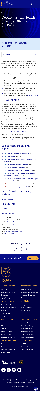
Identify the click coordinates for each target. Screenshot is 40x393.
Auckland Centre (26, 323)
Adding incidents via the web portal (17, 153)
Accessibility (30, 382)
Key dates (4, 295)
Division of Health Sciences (29, 292)
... (5, 12)
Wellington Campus (27, 331)
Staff (2, 325)
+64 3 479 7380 (9, 224)
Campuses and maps (29, 319)
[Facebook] (9, 370)
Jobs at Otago (5, 313)
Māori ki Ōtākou (6, 331)
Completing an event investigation (17, 164)
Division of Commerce (28, 289)
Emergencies (25, 304)
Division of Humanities (28, 295)
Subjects (4, 289)
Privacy (23, 382)
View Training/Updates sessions (13, 131)
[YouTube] (19, 370)
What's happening (8, 340)
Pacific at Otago (6, 334)
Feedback (21, 380)
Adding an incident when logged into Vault (19, 170)
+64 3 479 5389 (9, 233)
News (3, 344)
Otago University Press (8, 307)
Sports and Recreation (8, 349)
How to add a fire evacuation (15, 167)
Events (3, 346)
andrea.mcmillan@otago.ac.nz (14, 222)
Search (15, 380)
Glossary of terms (31, 380)
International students (8, 337)
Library (3, 310)
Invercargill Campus (27, 334)
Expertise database (27, 349)
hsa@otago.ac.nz (32, 95)
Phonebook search (27, 346)
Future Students (8, 286)
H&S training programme (12, 208)
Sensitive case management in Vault (17, 186)
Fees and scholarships (8, 292)
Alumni (3, 328)
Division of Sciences (27, 298)
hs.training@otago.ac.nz (12, 139)
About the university (10, 301)
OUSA (3, 316)
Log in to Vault (8, 199)
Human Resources (26, 307)
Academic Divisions (29, 286)
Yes (17, 249)
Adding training (11, 156)
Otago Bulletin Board (7, 352)
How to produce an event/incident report (19, 183)
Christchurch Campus (28, 325)
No (24, 249)
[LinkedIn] (3, 370)
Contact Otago (27, 340)
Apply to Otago (6, 298)
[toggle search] (31, 4)
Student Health (25, 310)
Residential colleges (7, 304)
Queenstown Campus (27, 337)
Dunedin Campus (26, 328)
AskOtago (32, 258)
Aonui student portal (7, 323)
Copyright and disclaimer (12, 382)
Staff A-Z (23, 344)
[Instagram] (14, 370)
